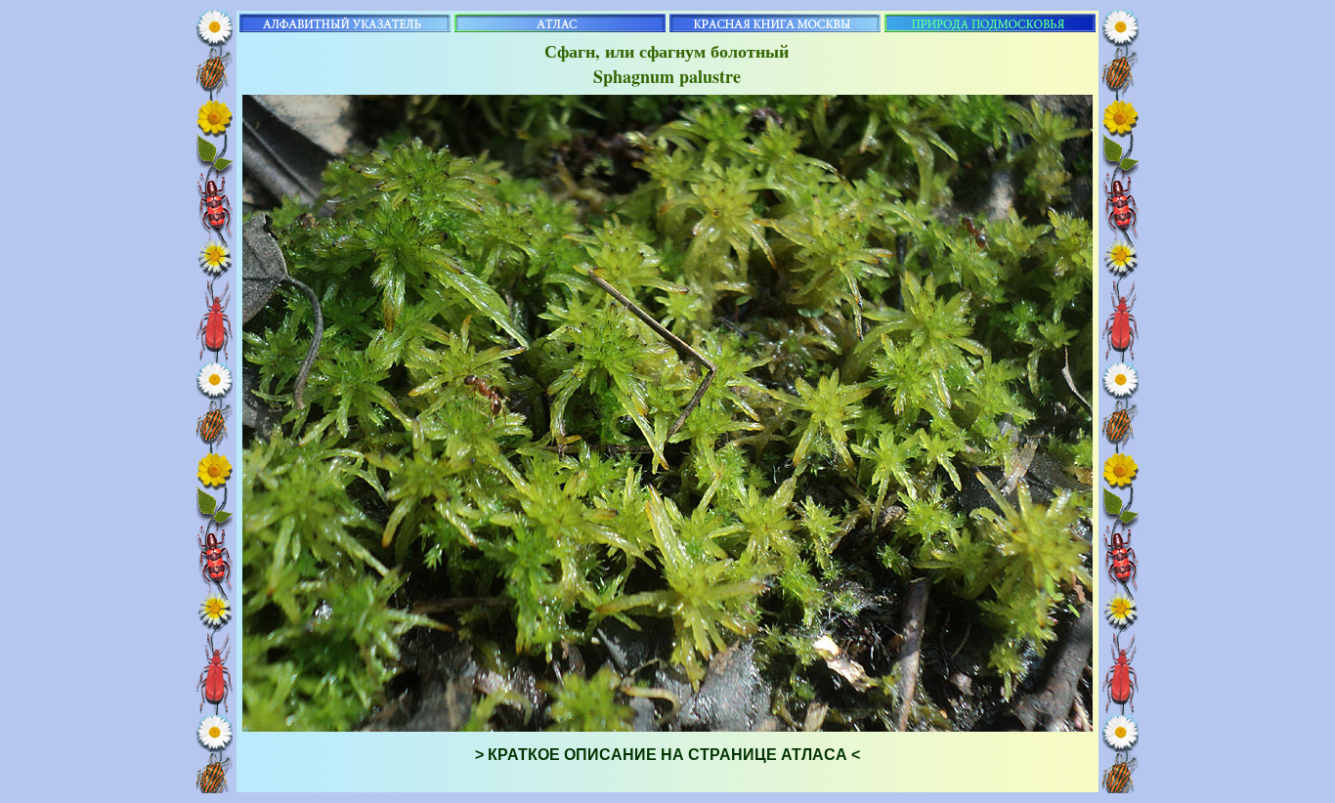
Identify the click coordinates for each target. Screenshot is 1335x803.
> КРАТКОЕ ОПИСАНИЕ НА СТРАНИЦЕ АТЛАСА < (667, 754)
